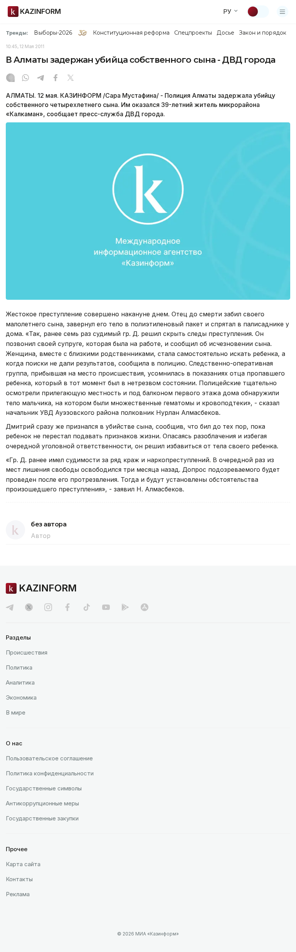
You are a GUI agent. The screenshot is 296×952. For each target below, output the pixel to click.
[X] (70, 78)
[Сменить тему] (258, 11)
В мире (15, 712)
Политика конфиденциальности (50, 773)
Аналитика (20, 682)
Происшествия (26, 652)
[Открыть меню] (282, 11)
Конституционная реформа (131, 32)
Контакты (19, 879)
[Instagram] (10, 78)
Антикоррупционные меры (42, 803)
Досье (225, 32)
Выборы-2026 (53, 32)
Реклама (18, 894)
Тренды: (17, 33)
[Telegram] (40, 78)
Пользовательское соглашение (49, 758)
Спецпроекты (193, 32)
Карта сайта (23, 864)
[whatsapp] (25, 78)
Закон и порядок (262, 32)
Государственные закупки (42, 818)
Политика (19, 667)
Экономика (21, 697)
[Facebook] (55, 78)
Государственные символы (44, 788)
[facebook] (67, 607)
